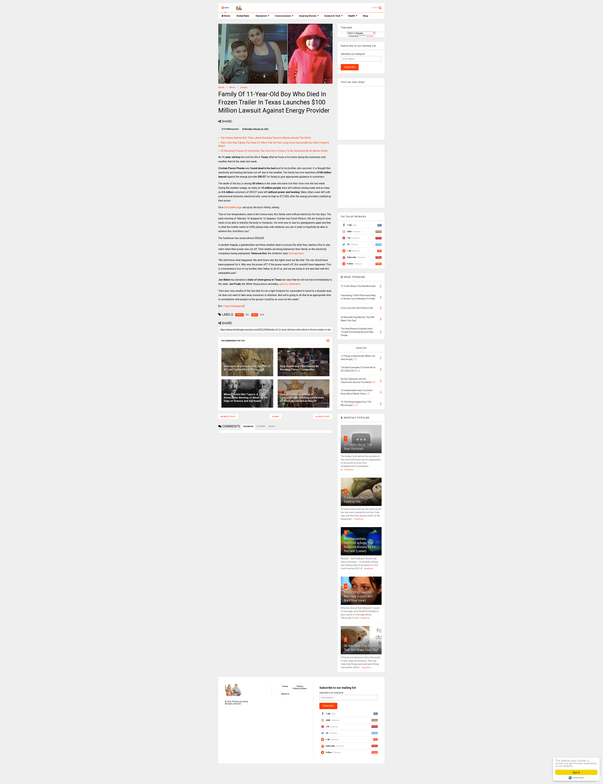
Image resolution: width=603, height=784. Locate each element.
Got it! (576, 772)
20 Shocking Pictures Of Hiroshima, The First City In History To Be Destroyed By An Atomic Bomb (274, 150)
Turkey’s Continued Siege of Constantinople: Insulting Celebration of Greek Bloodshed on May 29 (302, 397)
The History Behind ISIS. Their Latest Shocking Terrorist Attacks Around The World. (266, 137)
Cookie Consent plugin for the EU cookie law (576, 777)
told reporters (296, 253)
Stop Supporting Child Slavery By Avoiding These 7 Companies (299, 368)
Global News (242, 16)
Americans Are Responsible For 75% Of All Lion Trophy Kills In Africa (247, 368)
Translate (369, 36)
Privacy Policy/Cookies (300, 687)
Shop (365, 16)
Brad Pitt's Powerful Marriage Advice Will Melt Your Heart (358, 596)
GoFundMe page (233, 207)
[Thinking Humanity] (239, 8)
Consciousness (283, 16)
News (232, 87)
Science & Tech (332, 16)
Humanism (261, 16)
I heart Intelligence (233, 306)
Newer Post (228, 416)
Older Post (322, 416)
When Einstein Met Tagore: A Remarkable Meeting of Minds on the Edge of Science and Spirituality (246, 397)
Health (351, 16)
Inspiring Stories (307, 16)
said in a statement (289, 283)
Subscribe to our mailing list (353, 54)
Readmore (349, 470)
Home (226, 16)
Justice (243, 87)
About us (285, 694)
